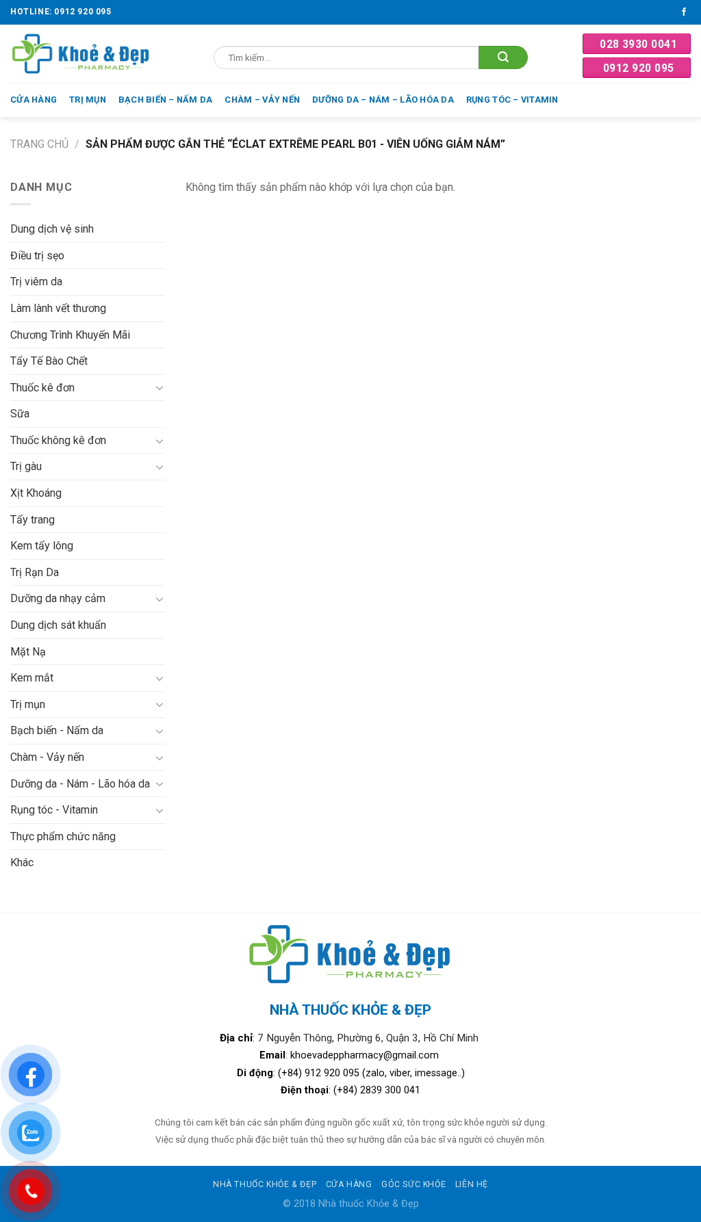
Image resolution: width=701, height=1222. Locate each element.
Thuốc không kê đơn (58, 440)
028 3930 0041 (638, 44)
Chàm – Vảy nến (262, 99)
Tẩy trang (32, 519)
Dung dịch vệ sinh (52, 228)
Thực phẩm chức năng (63, 836)
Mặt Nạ (28, 651)
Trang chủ (39, 144)
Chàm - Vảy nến (47, 757)
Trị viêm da (36, 281)
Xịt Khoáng (36, 492)
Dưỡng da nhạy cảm (57, 598)
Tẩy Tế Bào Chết (49, 360)
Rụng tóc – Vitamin (512, 99)
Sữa (19, 413)
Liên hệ (471, 1184)
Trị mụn (87, 99)
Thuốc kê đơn (42, 387)
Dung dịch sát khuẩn (58, 625)
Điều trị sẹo (37, 255)
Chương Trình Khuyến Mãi (70, 334)
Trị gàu (26, 466)
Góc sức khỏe (413, 1184)
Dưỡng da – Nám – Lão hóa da (383, 99)
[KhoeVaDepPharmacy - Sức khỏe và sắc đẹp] (81, 54)
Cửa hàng (33, 99)
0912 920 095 (638, 68)
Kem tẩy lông (41, 545)
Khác (22, 862)
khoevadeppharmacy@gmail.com (366, 1055)
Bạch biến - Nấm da (56, 730)
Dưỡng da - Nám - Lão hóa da (80, 783)
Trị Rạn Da (34, 572)
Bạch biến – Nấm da (165, 99)
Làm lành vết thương (58, 308)
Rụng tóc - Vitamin (54, 809)
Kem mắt (31, 677)
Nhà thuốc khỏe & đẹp (264, 1184)
